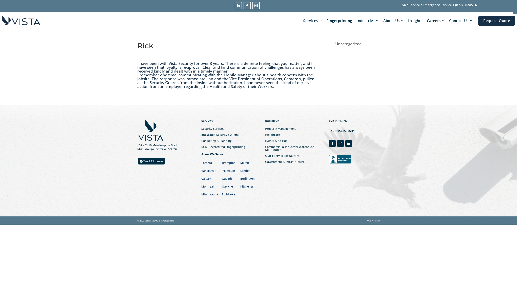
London (245, 171)
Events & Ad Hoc (276, 141)
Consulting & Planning (216, 141)
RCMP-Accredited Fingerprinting (223, 147)
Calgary (206, 178)
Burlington (247, 178)
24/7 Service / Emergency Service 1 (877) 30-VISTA (439, 5)
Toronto (206, 163)
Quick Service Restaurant (282, 156)
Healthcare (272, 135)
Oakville (227, 186)
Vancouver (208, 171)
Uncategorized (348, 43)
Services (310, 20)
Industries (365, 20)
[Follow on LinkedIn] (238, 5)
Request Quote (496, 20)
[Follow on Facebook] (247, 5)
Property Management (280, 129)
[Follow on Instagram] (256, 5)
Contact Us (459, 20)
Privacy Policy (373, 220)
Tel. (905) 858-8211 (342, 131)
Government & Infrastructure (285, 162)
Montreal (207, 186)
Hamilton (229, 171)
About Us (391, 20)
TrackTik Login (153, 161)
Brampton (228, 163)
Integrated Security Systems (220, 135)
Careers (434, 20)
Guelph (227, 178)
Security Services (212, 129)
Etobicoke (229, 194)
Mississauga (209, 194)
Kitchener (246, 186)
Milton (244, 163)
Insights (415, 20)
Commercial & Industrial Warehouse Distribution (289, 149)
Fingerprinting (339, 20)
